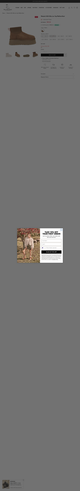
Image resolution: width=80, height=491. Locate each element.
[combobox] (43, 247)
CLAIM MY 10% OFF (51, 252)
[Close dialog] (61, 230)
